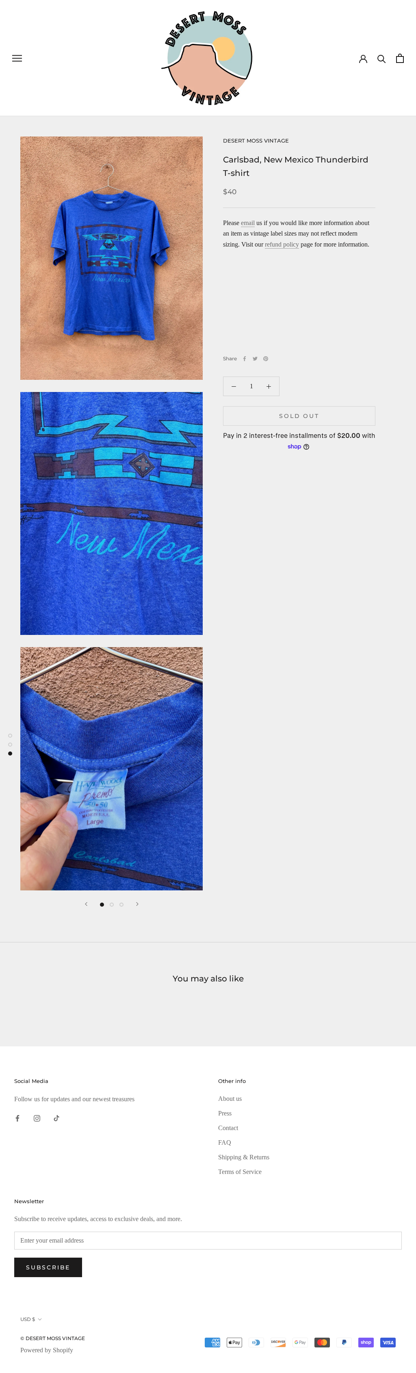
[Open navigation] (17, 58)
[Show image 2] (112, 905)
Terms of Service (240, 1171)
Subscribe (48, 1267)
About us (230, 1098)
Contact (228, 1127)
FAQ (224, 1142)
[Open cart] (400, 58)
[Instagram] (37, 1118)
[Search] (381, 58)
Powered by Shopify (46, 1350)
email (248, 222)
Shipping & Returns (243, 1157)
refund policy (282, 244)
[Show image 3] (121, 905)
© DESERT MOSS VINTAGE (52, 1338)
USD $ (27, 1319)
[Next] (137, 904)
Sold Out (299, 416)
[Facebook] (244, 358)
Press (225, 1113)
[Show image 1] (102, 905)
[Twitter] (255, 358)
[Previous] (86, 904)
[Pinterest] (265, 358)
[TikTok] (56, 1118)
